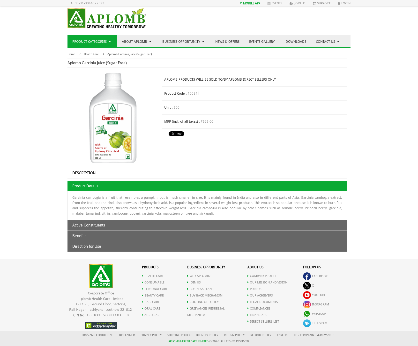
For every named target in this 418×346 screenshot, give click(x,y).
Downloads (296, 41)
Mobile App (251, 3)
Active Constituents (88, 225)
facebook (320, 276)
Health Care (91, 54)
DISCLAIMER (127, 335)
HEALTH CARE (154, 276)
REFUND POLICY (260, 335)
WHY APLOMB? (200, 276)
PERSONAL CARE (156, 289)
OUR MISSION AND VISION (268, 282)
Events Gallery (262, 41)
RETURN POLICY (234, 335)
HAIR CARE (152, 302)
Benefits (79, 235)
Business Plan (201, 289)
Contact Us (326, 41)
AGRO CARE (152, 315)
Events (277, 3)
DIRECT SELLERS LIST (264, 321)
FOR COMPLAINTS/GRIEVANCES (314, 335)
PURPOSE (256, 289)
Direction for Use (86, 246)
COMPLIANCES (260, 308)
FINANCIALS (258, 315)
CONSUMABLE (154, 282)
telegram (319, 323)
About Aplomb (135, 41)
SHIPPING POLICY (179, 335)
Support (323, 3)
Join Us (300, 3)
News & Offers (227, 41)
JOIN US (195, 282)
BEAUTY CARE (154, 295)
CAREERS (282, 335)
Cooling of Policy (204, 302)
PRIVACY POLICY (151, 335)
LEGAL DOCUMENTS (264, 302)
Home (71, 54)
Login (346, 3)
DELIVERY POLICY (207, 335)
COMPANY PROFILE (263, 276)
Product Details (85, 186)
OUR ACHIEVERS (261, 295)
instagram (320, 304)
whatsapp (319, 314)
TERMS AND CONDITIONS (96, 335)
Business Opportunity (181, 41)
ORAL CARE (152, 308)
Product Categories (90, 41)
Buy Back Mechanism (206, 295)
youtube (319, 295)
